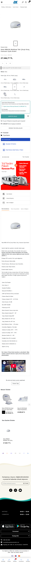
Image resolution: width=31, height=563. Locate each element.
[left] (1, 404)
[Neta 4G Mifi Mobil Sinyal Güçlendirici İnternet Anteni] (8, 399)
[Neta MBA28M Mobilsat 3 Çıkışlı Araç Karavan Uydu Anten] (5, 87)
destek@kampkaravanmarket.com (11, 542)
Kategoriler (15, 536)
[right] (29, 404)
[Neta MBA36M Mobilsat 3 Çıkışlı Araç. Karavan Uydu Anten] (24, 87)
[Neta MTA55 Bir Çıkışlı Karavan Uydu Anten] (5, 94)
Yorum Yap (15, 383)
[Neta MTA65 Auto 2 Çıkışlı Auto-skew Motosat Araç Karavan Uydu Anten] (14, 94)
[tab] (5, 209)
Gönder (26, 483)
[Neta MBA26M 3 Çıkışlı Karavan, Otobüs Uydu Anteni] (14, 79)
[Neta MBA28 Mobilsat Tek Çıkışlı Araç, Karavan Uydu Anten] (23, 79)
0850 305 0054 (6, 540)
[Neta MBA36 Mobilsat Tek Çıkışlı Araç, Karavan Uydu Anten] (14, 87)
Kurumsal (15, 531)
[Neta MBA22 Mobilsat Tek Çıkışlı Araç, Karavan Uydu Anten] (5, 79)
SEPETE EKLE (12, 116)
